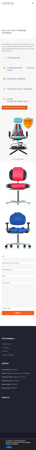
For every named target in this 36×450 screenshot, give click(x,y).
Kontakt (5, 351)
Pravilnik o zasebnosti (12, 444)
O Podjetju (6, 347)
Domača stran (7, 344)
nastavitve (27, 442)
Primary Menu (32, 3)
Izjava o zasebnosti (8, 355)
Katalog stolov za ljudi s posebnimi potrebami (15, 107)
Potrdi (9, 447)
